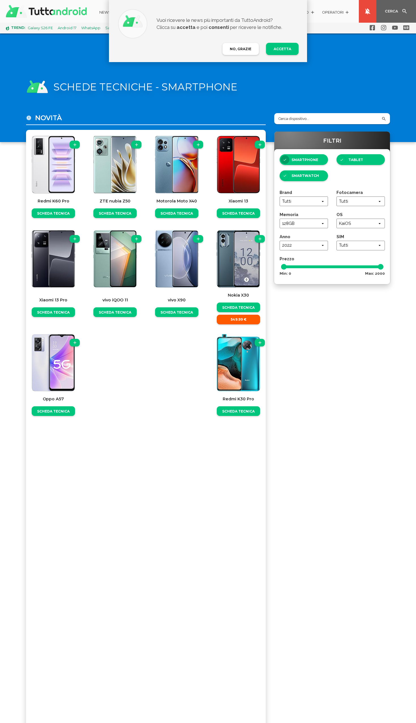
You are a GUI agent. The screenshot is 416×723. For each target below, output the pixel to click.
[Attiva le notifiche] (367, 11)
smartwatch (305, 176)
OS (339, 214)
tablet (355, 160)
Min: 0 (285, 273)
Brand (286, 192)
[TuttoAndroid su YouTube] (394, 27)
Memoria (289, 214)
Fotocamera (349, 192)
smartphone (304, 160)
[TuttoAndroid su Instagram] (382, 27)
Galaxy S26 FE (40, 28)
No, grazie (240, 49)
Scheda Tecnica (53, 213)
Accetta (282, 49)
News (105, 12)
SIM (340, 236)
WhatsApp (90, 28)
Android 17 (67, 28)
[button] (335, 13)
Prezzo (287, 258)
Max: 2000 (375, 273)
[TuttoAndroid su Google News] (405, 27)
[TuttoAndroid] (47, 11)
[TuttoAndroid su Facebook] (371, 27)
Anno (285, 236)
